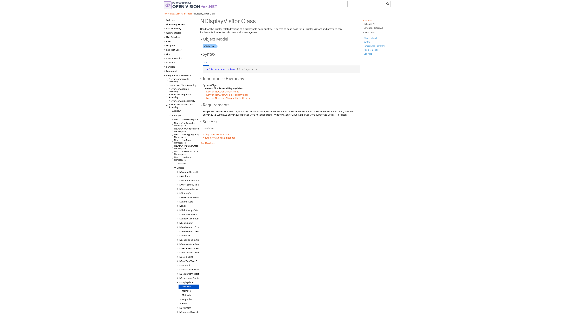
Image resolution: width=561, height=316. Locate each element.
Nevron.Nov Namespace (186, 119)
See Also (368, 53)
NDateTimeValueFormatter (192, 261)
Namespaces (178, 115)
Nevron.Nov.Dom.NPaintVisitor (223, 91)
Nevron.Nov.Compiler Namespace (184, 124)
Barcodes (170, 66)
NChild (182, 206)
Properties (187, 299)
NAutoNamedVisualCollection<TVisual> (198, 189)
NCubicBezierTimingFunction (193, 252)
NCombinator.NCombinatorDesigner (197, 227)
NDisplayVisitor (186, 282)
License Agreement (175, 24)
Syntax (367, 42)
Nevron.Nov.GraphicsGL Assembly (180, 96)
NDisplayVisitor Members (217, 134)
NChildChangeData (188, 210)
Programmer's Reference (178, 75)
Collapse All (369, 24)
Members (367, 20)
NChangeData (186, 201)
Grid (168, 54)
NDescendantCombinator (191, 278)
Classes (180, 167)
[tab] (206, 63)
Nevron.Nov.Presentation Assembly (181, 106)
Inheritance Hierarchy (374, 45)
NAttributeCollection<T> (191, 180)
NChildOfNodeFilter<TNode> (193, 218)
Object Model (370, 38)
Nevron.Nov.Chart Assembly (182, 85)
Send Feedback (207, 143)
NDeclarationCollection (190, 269)
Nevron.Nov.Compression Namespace (186, 130)
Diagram (170, 45)
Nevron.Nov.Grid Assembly (182, 100)
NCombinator (186, 222)
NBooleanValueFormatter (191, 197)
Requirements (371, 49)
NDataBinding (186, 256)
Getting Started (173, 32)
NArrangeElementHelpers (192, 172)
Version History (173, 28)
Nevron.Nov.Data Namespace (182, 141)
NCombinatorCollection (190, 231)
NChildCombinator (188, 214)
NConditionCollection (189, 239)
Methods (186, 295)
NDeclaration (185, 265)
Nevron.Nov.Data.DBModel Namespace (187, 147)
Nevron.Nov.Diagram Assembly (179, 90)
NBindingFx (185, 193)
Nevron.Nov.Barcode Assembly (179, 80)
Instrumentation (174, 58)
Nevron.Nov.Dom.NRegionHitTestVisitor (228, 98)
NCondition (185, 235)
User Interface (173, 37)
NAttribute (184, 176)
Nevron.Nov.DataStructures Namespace (187, 153)
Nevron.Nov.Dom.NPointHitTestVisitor (227, 94)
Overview (176, 110)
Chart (169, 41)
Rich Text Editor (173, 49)
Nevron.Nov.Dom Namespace (178, 13)
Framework (171, 71)
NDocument (185, 307)
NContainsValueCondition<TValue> (196, 244)
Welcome (170, 20)
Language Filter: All (373, 27)
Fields (185, 303)
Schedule (170, 62)
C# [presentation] (206, 62)
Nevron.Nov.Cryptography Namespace (186, 135)
